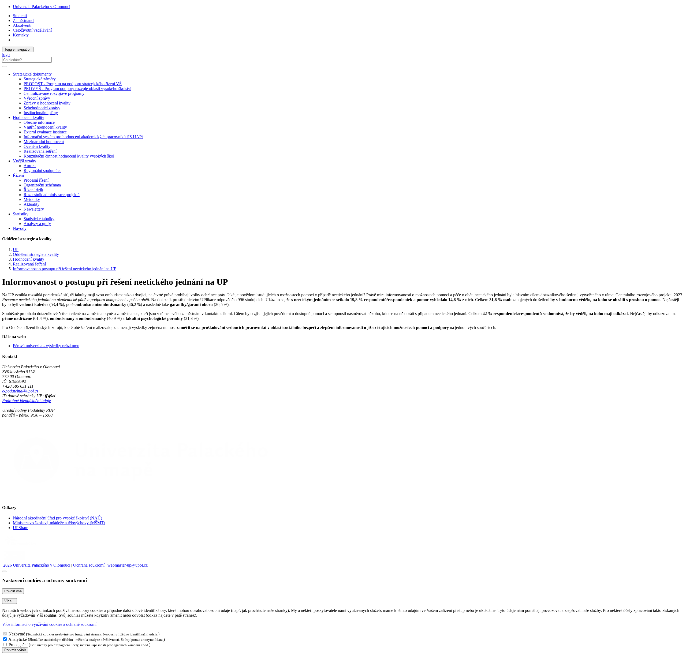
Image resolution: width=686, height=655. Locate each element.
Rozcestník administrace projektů (52, 194)
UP (15, 249)
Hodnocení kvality (28, 259)
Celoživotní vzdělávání (32, 30)
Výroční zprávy (37, 98)
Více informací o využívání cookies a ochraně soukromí (49, 624)
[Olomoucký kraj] (20, 546)
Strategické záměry (40, 79)
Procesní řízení (36, 180)
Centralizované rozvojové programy (54, 93)
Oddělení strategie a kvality (36, 254)
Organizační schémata (42, 185)
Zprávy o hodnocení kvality (47, 103)
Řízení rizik (33, 190)
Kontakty (21, 35)
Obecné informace (39, 122)
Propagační (18, 644)
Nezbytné (17, 634)
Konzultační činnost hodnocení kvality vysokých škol (69, 156)
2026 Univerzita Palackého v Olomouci (36, 565)
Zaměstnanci (23, 20)
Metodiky (32, 199)
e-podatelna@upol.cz (20, 391)
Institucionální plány (41, 112)
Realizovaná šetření (40, 151)
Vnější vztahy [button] (24, 161)
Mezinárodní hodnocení (44, 141)
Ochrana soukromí (89, 565)
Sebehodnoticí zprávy (42, 108)
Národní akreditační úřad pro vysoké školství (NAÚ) (57, 518)
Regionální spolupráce (42, 170)
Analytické (17, 639)
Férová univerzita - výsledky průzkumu (46, 345)
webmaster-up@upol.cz (127, 565)
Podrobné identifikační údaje (26, 400)
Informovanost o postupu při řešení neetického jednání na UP (64, 269)
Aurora (30, 165)
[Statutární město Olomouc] (14, 560)
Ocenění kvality (37, 146)
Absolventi (22, 25)
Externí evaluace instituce (45, 132)
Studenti (20, 15)
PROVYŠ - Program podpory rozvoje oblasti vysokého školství (77, 88)
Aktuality (31, 204)
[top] (4, 571)
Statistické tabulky (39, 218)
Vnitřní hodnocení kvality (45, 127)
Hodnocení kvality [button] (28, 117)
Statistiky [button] (20, 214)
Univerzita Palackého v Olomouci (41, 6)
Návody (20, 228)
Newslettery (34, 209)
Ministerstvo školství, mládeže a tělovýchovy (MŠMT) (59, 523)
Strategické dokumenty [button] (32, 74)
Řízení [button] (18, 175)
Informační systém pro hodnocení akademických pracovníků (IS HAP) (83, 136)
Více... (9, 601)
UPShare (20, 527)
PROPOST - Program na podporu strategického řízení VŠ (73, 83)
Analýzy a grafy (37, 223)
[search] (4, 66)
